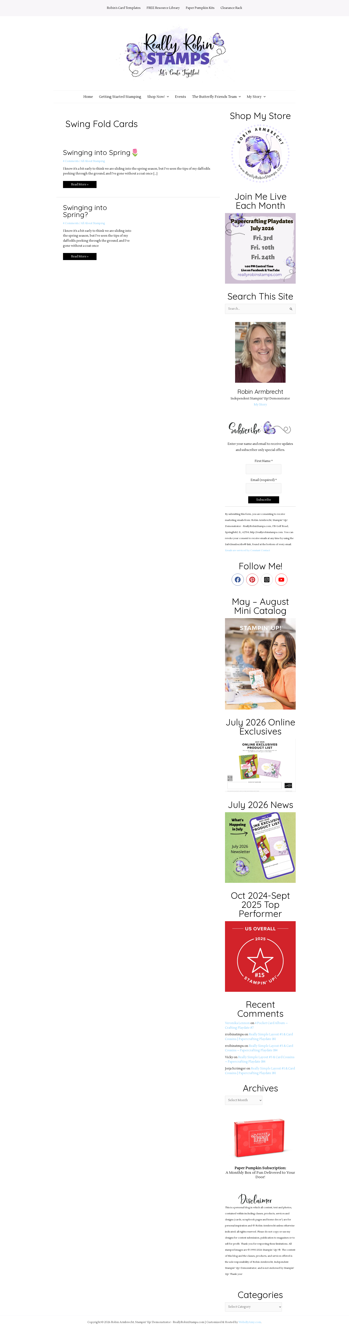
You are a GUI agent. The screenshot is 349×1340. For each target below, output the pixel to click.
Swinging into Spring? (85, 211)
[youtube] (282, 580)
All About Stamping (93, 161)
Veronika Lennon (237, 1023)
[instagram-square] (268, 580)
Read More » (79, 183)
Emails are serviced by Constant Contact (247, 550)
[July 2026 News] (260, 847)
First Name (264, 461)
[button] (167, 97)
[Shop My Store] (260, 153)
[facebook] (239, 580)
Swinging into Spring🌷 (101, 152)
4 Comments (71, 161)
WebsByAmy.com (250, 1322)
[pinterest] (253, 580)
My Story (260, 405)
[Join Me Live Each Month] (260, 248)
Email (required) (264, 480)
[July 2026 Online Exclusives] (260, 765)
